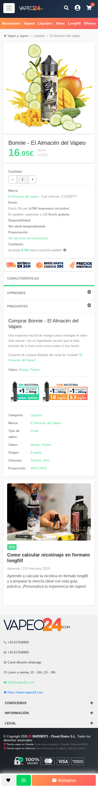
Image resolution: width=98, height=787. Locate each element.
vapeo (24, 36)
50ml (46, 460)
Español (36, 452)
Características (23, 278)
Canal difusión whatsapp (24, 662)
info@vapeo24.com (20, 682)
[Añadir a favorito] (8, 780)
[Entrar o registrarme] (77, 7)
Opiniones (48, 293)
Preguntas (48, 306)
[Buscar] (66, 7)
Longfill (74, 23)
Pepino (35, 369)
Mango (23, 369)
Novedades (11, 23)
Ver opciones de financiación (28, 238)
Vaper (12, 36)
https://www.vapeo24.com (25, 692)
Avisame (66, 780)
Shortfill (35, 460)
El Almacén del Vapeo (65, 36)
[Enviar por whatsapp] (23, 780)
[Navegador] (9, 8)
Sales (60, 23)
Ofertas (90, 23)
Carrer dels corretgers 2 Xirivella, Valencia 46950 (61, 744)
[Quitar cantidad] (12, 179)
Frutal (34, 431)
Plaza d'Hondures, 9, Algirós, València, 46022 (60, 748)
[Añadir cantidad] (32, 179)
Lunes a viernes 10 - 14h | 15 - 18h (31, 672)
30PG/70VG (38, 468)
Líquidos (45, 23)
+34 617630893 (18, 642)
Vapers (29, 23)
